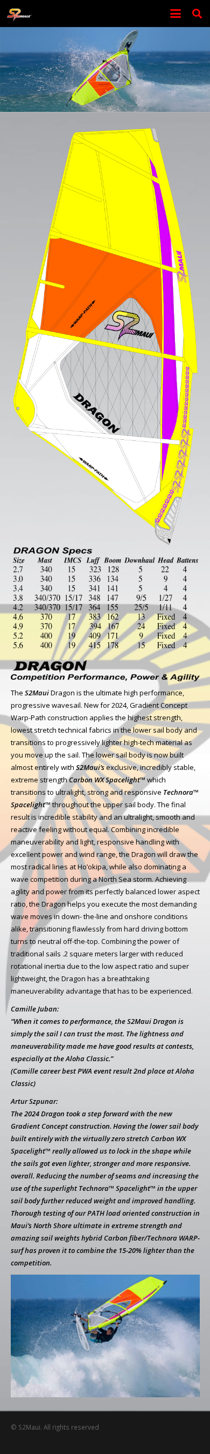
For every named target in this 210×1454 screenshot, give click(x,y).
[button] (176, 13)
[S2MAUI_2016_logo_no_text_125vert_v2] (19, 13)
